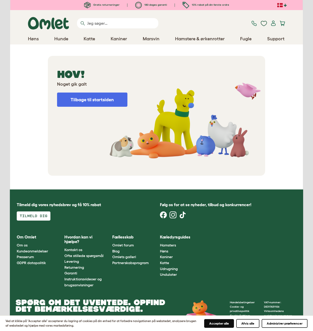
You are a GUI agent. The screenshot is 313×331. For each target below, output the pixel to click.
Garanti (70, 273)
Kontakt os (73, 250)
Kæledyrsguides (175, 237)
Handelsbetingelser (242, 302)
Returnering (74, 267)
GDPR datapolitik (31, 263)
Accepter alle (219, 323)
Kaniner (166, 257)
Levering (71, 261)
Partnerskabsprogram (130, 263)
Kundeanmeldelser (32, 251)
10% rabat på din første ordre (210, 4)
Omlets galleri (124, 257)
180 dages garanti (155, 4)
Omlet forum (123, 245)
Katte (164, 263)
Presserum (25, 257)
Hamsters (168, 245)
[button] (204, 237)
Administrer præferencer (284, 323)
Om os (22, 245)
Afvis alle (247, 323)
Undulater (168, 274)
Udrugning (169, 269)
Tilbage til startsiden (92, 99)
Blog (116, 251)
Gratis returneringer (106, 4)
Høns (164, 251)
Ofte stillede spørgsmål (84, 256)
